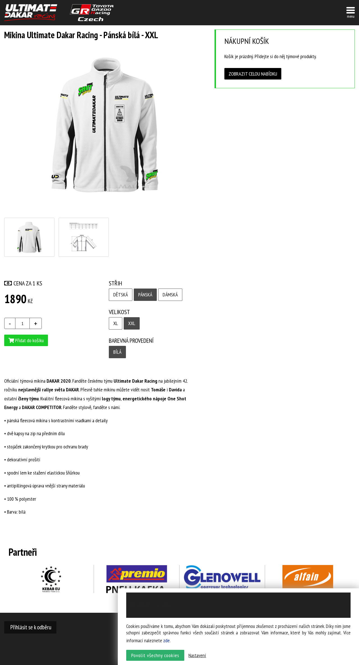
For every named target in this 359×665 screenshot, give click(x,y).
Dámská (170, 294)
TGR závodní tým (91, 12)
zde (166, 640)
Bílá (117, 352)
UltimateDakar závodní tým (30, 12)
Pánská (145, 294)
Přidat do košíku (29, 340)
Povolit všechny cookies (155, 655)
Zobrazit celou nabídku (253, 74)
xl (115, 323)
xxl (131, 323)
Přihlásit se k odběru (30, 627)
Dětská (120, 294)
